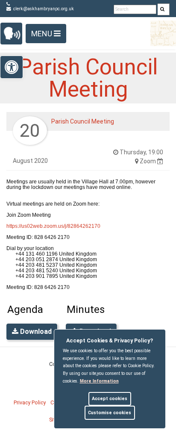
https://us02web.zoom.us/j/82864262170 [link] (53, 226)
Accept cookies (109, 398)
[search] (164, 9)
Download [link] (35, 331)
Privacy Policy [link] (30, 402)
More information (99, 381)
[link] (162, 9)
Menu (42, 33)
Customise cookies (109, 412)
